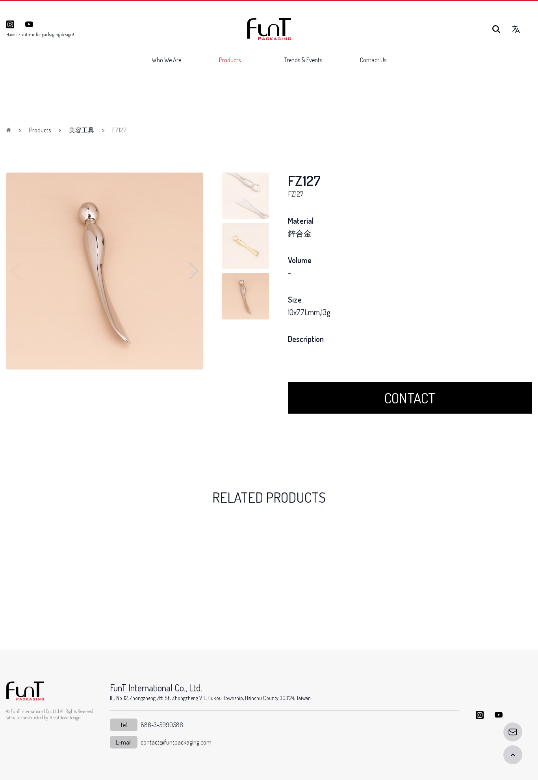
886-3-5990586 (162, 725)
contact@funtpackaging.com (176, 742)
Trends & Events (303, 60)
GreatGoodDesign (65, 718)
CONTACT (409, 398)
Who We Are (166, 60)
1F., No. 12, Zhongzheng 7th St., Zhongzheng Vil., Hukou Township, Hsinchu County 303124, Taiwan (210, 698)
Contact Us (373, 60)
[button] (194, 271)
